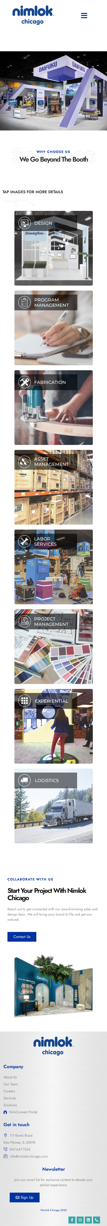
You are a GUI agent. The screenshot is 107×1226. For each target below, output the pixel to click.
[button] (84, 15)
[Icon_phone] (96, 1220)
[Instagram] (80, 1220)
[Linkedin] (88, 1220)
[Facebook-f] (71, 1220)
